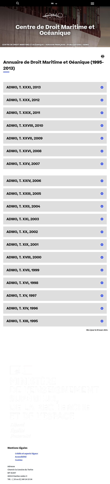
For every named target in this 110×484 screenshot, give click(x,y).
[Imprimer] (102, 56)
